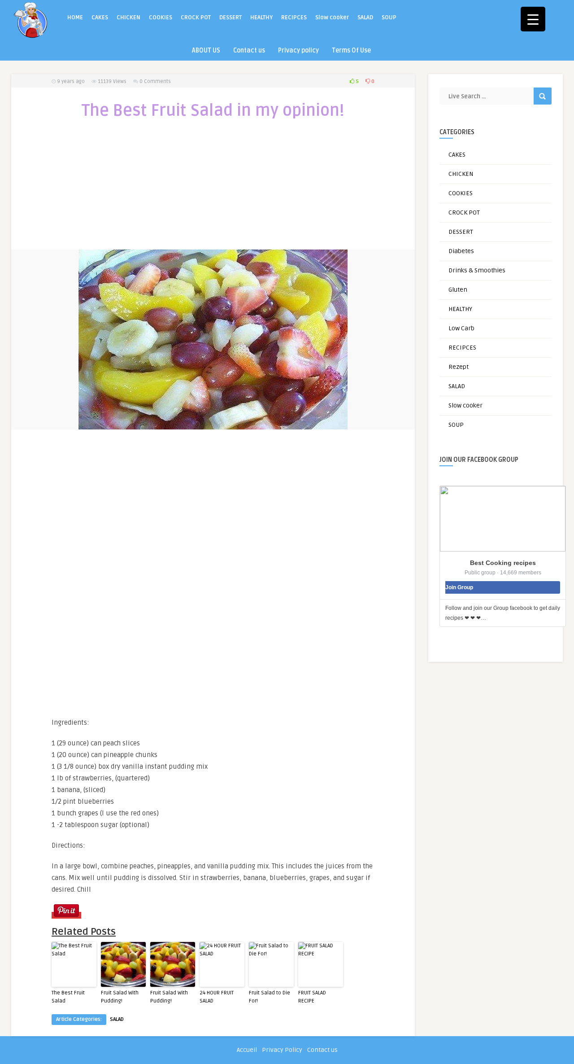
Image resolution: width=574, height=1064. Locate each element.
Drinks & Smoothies (476, 270)
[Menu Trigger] (533, 19)
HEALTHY (261, 17)
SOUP (389, 17)
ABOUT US (206, 50)
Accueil (247, 1050)
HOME (75, 17)
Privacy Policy (282, 1050)
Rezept (458, 367)
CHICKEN (128, 17)
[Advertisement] (213, 190)
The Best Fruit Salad (68, 997)
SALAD (365, 17)
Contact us (249, 50)
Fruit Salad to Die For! (269, 997)
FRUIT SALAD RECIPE (312, 997)
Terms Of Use (351, 50)
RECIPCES (294, 17)
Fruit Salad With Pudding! (120, 997)
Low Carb (461, 328)
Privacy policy (298, 50)
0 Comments (155, 81)
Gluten (457, 289)
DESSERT (230, 17)
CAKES (99, 17)
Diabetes (461, 251)
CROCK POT (196, 17)
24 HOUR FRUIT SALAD (217, 997)
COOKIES (160, 17)
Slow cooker (332, 17)
